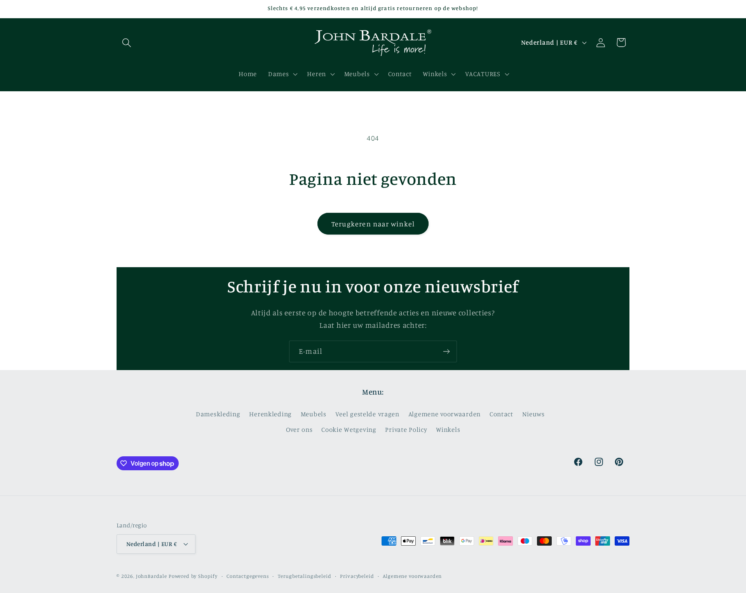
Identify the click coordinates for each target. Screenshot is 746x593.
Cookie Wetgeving (348, 429)
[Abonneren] (446, 351)
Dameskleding (218, 414)
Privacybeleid (357, 576)
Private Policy (406, 429)
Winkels (448, 429)
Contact (501, 414)
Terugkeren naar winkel (373, 223)
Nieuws (533, 414)
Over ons (299, 429)
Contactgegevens (248, 576)
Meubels (313, 414)
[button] (127, 42)
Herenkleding (270, 414)
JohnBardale (151, 576)
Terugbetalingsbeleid (304, 576)
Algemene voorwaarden (444, 414)
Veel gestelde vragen (367, 414)
